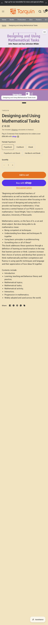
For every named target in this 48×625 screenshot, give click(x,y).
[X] (13, 305)
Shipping (14, 130)
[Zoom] (44, 32)
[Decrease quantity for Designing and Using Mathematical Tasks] (4, 165)
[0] (44, 11)
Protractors (22, 20)
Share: (4, 305)
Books (12, 20)
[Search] (40, 11)
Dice (31, 20)
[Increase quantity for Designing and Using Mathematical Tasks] (12, 165)
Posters (39, 20)
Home (4, 20)
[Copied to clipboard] (24, 305)
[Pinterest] (17, 305)
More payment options (24, 188)
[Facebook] (10, 305)
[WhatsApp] (20, 305)
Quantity (5, 160)
